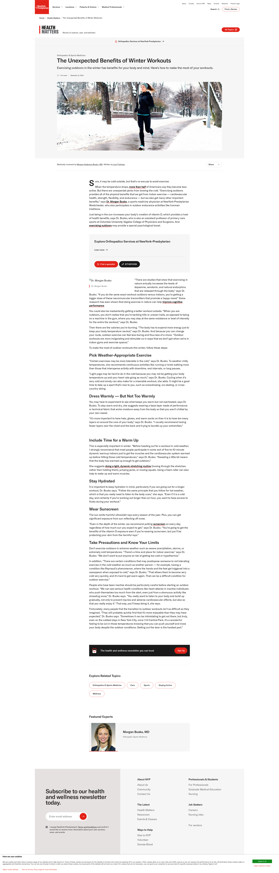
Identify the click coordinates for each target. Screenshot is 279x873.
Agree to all (262, 861)
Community (144, 789)
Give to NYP (201, 4)
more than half (137, 186)
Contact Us (143, 794)
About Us (142, 784)
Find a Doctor (231, 9)
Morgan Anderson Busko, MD (90, 164)
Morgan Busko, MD (136, 732)
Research (225, 4)
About (184, 4)
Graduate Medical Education (205, 789)
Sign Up (181, 650)
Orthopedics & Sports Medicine (71, 55)
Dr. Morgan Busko (116, 201)
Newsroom (143, 814)
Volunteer (142, 839)
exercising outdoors (100, 225)
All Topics (229, 29)
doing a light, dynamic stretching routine (128, 466)
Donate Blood (145, 844)
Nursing (193, 794)
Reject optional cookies (262, 866)
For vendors (195, 825)
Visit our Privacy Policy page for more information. (39, 869)
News (209, 4)
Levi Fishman (119, 164)
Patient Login (235, 4)
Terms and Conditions (87, 827)
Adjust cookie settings (10, 869)
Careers (191, 4)
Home (41, 18)
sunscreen (159, 524)
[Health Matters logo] (48, 29)
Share (211, 164)
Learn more (99, 250)
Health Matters (53, 18)
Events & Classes (147, 819)
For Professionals (198, 784)
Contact (216, 4)
